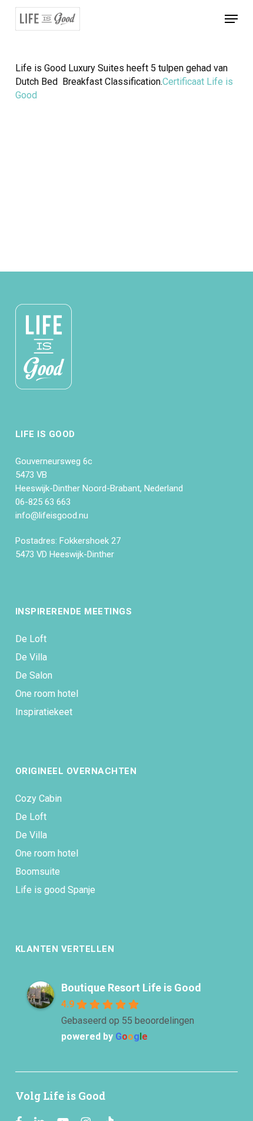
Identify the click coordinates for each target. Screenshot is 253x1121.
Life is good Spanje (55, 889)
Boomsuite (37, 871)
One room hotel (46, 693)
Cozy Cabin (38, 798)
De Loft (30, 638)
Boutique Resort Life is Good (131, 987)
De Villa (31, 657)
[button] (231, 19)
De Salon (33, 675)
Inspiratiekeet (43, 711)
